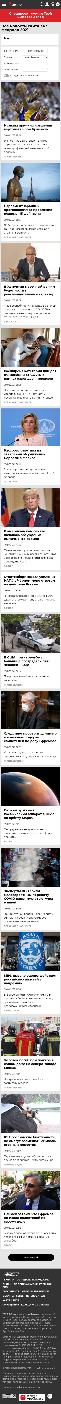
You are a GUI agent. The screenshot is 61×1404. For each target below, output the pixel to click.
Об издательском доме (33, 1279)
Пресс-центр (11, 1291)
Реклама (8, 1279)
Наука (8, 841)
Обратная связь (13, 1295)
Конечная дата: (11, 70)
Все (6, 38)
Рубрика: (8, 57)
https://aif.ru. (45, 1381)
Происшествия (14, 157)
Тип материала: (11, 51)
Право (8, 1245)
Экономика (12, 1011)
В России (10, 322)
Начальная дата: (12, 63)
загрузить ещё (31, 1257)
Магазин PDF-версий (35, 1291)
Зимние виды (13, 1165)
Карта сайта (11, 1300)
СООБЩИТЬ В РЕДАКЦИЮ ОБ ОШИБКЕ (26, 1304)
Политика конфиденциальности (21, 1387)
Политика (11, 482)
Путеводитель (36, 1295)
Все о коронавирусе (17, 237)
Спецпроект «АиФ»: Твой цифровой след (30, 15)
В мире (8, 566)
